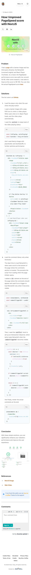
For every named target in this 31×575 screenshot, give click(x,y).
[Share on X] (2, 29)
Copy (26, 129)
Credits (14, 558)
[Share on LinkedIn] (11, 29)
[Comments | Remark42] (15, 523)
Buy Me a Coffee (23, 558)
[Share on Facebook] (7, 29)
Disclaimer (15, 555)
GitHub (16, 97)
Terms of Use (6, 558)
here (21, 84)
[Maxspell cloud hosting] (18, 569)
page (7, 67)
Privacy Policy (24, 555)
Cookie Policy (6, 555)
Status (15, 560)
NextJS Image (9, 480)
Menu (19, 3)
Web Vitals (8, 485)
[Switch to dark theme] (27, 3)
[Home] (3, 3)
